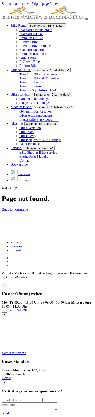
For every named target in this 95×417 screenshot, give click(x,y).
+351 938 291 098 (15, 310)
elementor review (14, 353)
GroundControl (17, 277)
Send (5, 413)
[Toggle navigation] (86, 19)
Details (6, 378)
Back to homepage (15, 209)
